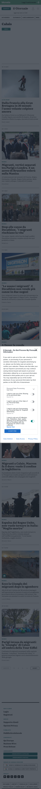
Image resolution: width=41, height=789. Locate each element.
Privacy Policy (33, 439)
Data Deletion (8, 439)
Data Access (20, 439)
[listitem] (20, 389)
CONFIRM (12, 431)
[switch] (32, 394)
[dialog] (20, 394)
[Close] (37, 350)
